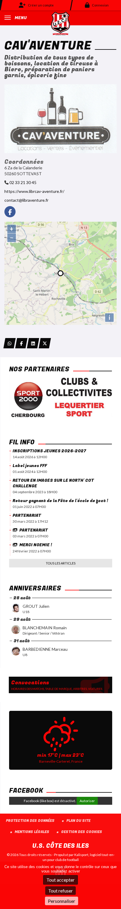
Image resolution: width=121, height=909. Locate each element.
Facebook (26, 790)
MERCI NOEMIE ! (35, 545)
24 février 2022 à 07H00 (32, 551)
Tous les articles (60, 563)
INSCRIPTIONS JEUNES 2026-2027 (49, 451)
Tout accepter (60, 879)
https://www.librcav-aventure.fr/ (34, 191)
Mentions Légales (32, 832)
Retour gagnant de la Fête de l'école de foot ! (60, 501)
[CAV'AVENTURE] (60, 118)
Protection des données (30, 820)
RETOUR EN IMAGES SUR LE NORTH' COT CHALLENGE (53, 483)
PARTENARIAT (27, 515)
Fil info (22, 442)
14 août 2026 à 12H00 (30, 457)
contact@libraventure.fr (26, 200)
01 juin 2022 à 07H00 (29, 506)
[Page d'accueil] (60, 23)
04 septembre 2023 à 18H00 (35, 492)
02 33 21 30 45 (22, 182)
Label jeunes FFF (30, 466)
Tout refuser (60, 890)
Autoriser (87, 801)
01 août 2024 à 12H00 (30, 471)
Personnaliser (61, 901)
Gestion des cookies (81, 832)
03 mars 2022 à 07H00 (30, 536)
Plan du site (78, 820)
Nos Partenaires (39, 369)
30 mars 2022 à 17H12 (30, 521)
